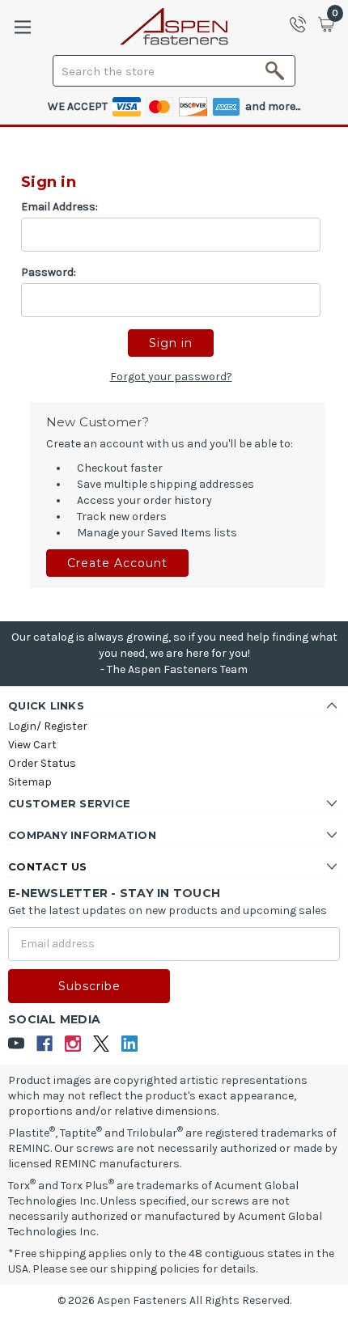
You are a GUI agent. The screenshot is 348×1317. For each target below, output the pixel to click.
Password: (48, 272)
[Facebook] (44, 1043)
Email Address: (59, 207)
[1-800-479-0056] (303, 24)
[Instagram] (73, 1043)
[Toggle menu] (22, 27)
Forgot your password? (171, 376)
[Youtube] (16, 1043)
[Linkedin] (129, 1043)
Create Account (117, 563)
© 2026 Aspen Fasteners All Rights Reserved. (174, 1300)
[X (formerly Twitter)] (101, 1043)
